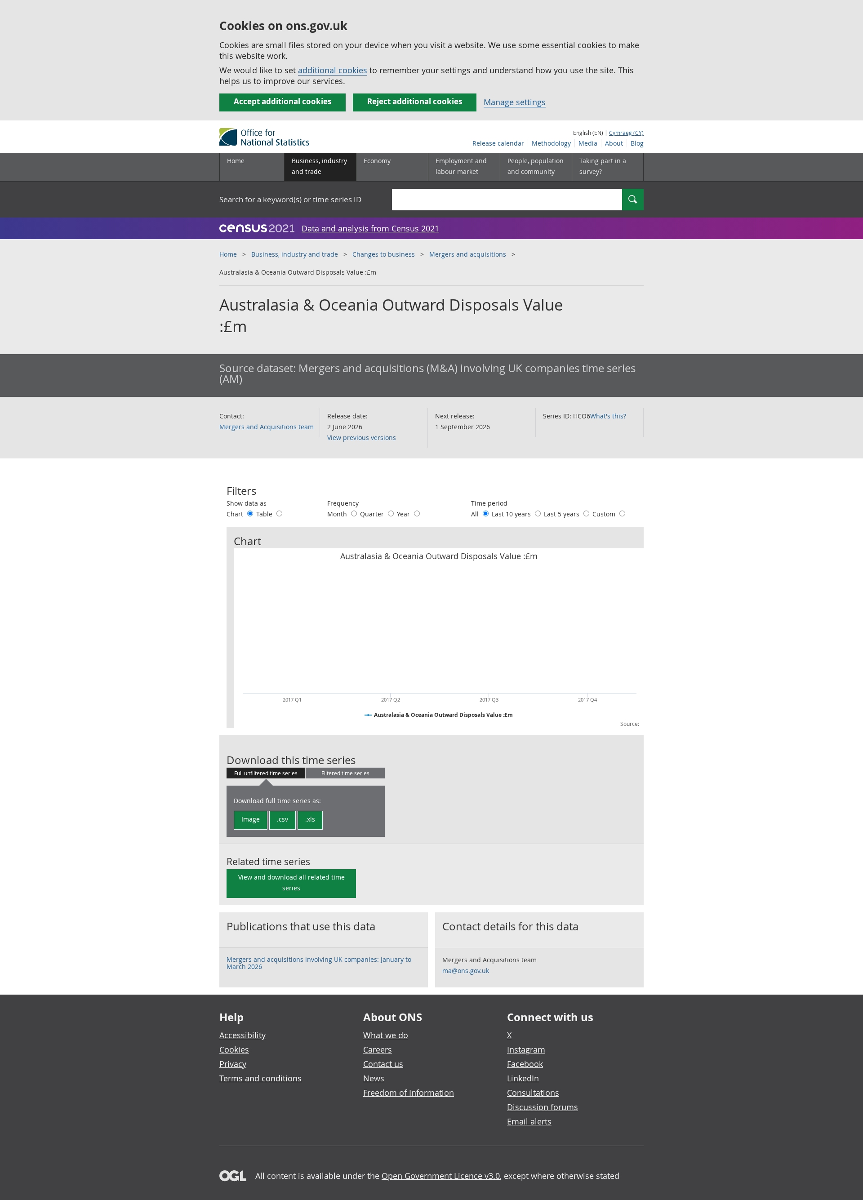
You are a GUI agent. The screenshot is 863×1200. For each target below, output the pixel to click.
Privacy (232, 1063)
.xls (310, 819)
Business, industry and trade (294, 254)
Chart (236, 514)
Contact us (383, 1063)
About (614, 143)
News (373, 1078)
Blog (637, 143)
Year (404, 514)
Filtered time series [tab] (345, 773)
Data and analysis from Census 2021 (370, 228)
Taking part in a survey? (602, 166)
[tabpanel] (306, 811)
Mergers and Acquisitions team (266, 426)
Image (250, 819)
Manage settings (515, 102)
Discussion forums (542, 1107)
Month (338, 514)
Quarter (373, 514)
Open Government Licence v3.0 (441, 1175)
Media (587, 143)
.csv (282, 819)
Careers (377, 1049)
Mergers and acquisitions (467, 254)
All (475, 514)
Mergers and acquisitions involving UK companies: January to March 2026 (319, 963)
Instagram (526, 1049)
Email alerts (529, 1121)
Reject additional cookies (414, 101)
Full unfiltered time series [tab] (266, 773)
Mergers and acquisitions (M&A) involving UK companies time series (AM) (427, 373)
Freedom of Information (408, 1092)
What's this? (608, 416)
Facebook (525, 1063)
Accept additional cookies (282, 101)
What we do (385, 1035)
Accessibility (242, 1035)
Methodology (551, 143)
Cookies (234, 1049)
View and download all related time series (291, 882)
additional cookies (332, 70)
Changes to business (383, 254)
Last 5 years (562, 514)
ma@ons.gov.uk (465, 970)
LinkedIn (523, 1078)
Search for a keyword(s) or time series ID (290, 199)
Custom (604, 514)
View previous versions (361, 437)
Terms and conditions (260, 1078)
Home (236, 160)
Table (265, 514)
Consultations (533, 1092)
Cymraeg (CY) (626, 132)
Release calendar (498, 143)
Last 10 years (512, 514)
